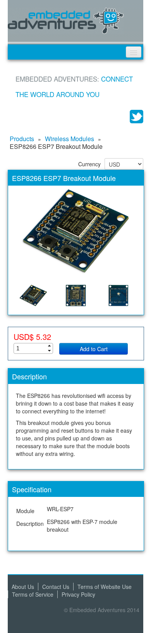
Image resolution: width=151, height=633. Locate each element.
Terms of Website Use (104, 586)
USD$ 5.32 (32, 337)
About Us (23, 586)
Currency (89, 164)
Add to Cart (94, 349)
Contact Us (55, 586)
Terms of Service (32, 594)
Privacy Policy (78, 594)
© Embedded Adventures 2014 (101, 610)
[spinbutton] (35, 348)
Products (22, 138)
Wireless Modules (69, 138)
